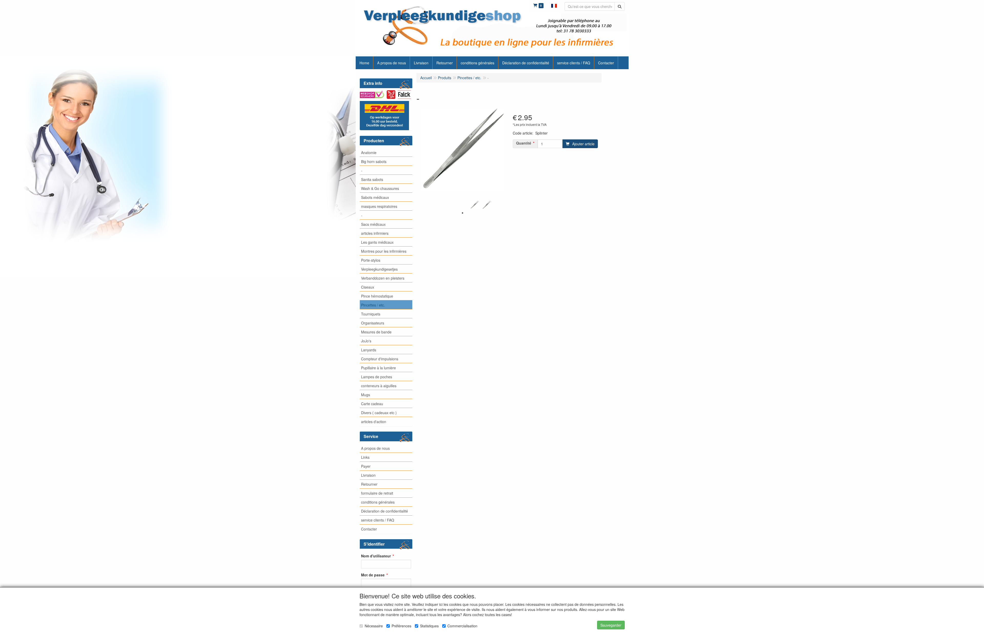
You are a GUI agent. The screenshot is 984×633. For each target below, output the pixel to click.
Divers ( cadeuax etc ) (379, 412)
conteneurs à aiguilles (378, 385)
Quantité (523, 143)
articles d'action (373, 421)
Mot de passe (373, 574)
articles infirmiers (374, 233)
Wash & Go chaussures (380, 188)
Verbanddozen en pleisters (382, 278)
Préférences (401, 625)
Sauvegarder (610, 625)
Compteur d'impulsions (379, 358)
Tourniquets (370, 313)
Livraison (368, 475)
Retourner (369, 484)
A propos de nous (375, 448)
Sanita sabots (372, 179)
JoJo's (366, 340)
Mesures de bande (376, 331)
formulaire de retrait (377, 493)
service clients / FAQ (377, 520)
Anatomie (368, 152)
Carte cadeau (372, 403)
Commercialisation (462, 625)
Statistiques (429, 625)
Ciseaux (367, 287)
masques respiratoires (379, 206)
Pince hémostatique (377, 296)
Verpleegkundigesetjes (379, 269)
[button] (554, 5)
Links (365, 457)
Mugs (365, 394)
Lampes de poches (376, 376)
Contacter (369, 529)
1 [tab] (462, 213)
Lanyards (368, 349)
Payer (366, 466)
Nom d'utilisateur (376, 555)
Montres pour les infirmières (383, 251)
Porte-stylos (370, 260)
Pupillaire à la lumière (378, 367)
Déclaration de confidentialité (384, 511)
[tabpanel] (474, 204)
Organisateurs (372, 322)
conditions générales (378, 502)
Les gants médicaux (377, 242)
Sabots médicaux (375, 197)
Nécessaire (374, 625)
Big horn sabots (373, 161)
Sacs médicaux (373, 224)
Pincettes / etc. (373, 305)
